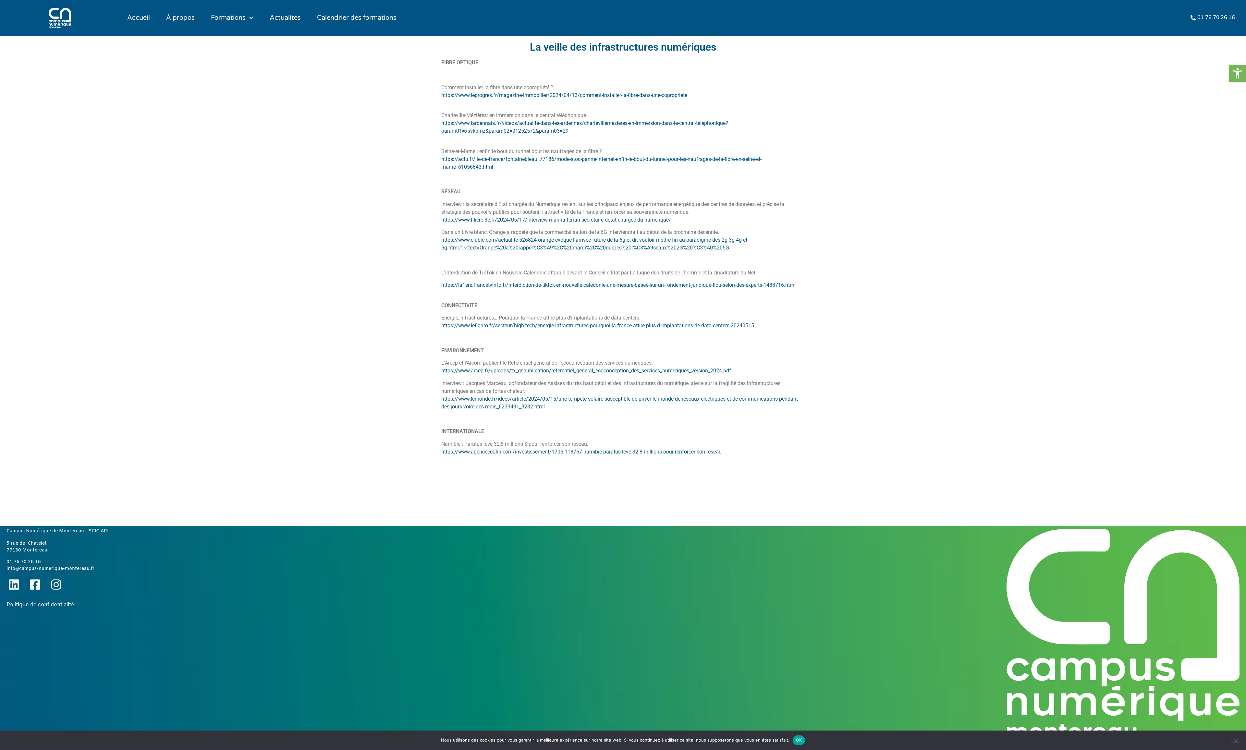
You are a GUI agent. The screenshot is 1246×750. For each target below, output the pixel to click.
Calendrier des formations (357, 18)
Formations (228, 18)
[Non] (1235, 740)
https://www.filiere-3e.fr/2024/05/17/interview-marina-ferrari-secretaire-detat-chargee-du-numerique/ (556, 220)
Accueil (138, 18)
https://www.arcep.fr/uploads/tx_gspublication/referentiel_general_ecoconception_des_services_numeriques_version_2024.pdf (586, 371)
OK (799, 740)
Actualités (285, 18)
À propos (180, 18)
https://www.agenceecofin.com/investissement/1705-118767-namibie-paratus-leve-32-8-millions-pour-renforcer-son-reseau (581, 452)
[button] (1237, 73)
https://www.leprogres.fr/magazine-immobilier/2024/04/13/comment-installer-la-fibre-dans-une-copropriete (564, 95)
